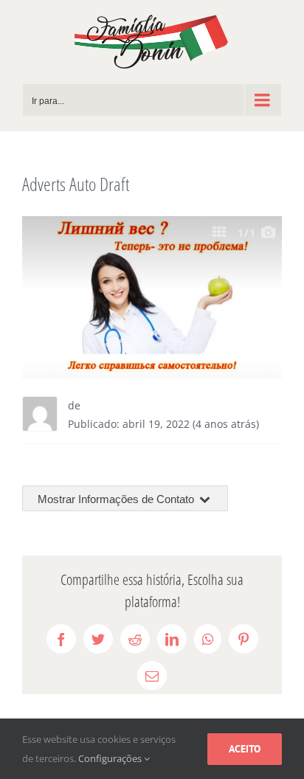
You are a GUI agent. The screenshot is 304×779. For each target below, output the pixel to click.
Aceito (244, 748)
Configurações (111, 758)
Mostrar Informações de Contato (117, 499)
